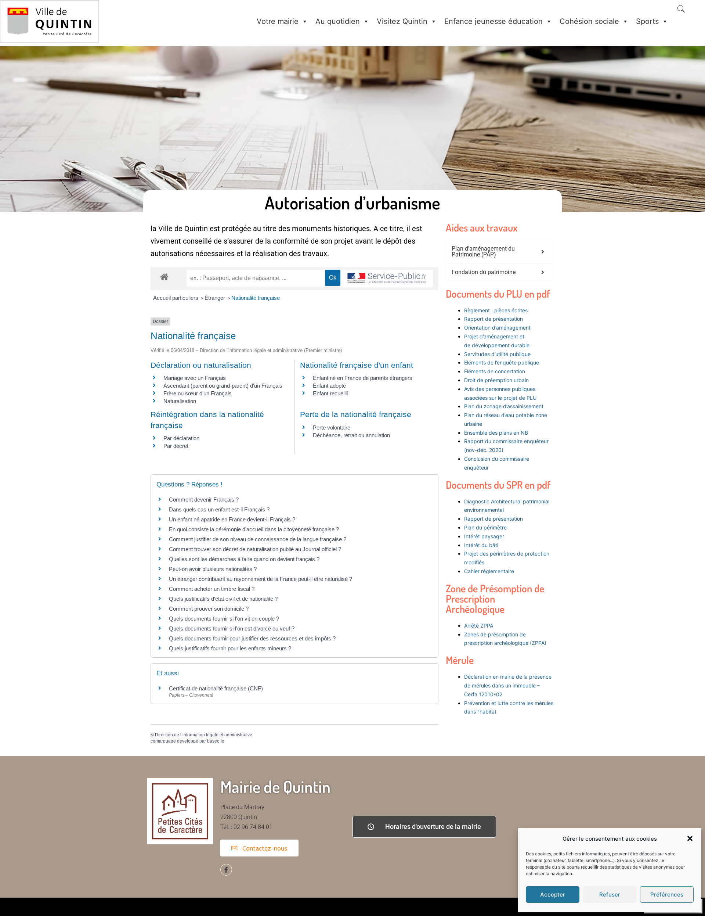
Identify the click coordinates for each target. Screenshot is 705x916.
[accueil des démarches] (164, 276)
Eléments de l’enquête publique (501, 362)
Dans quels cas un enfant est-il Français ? (219, 509)
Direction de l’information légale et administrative (203, 734)
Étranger (216, 298)
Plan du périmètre (485, 527)
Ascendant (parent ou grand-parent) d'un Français (222, 385)
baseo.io (215, 741)
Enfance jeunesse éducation (493, 21)
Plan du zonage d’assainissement (503, 406)
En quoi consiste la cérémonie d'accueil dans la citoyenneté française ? (254, 529)
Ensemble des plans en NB (496, 433)
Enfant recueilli (330, 393)
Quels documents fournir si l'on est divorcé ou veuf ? (231, 628)
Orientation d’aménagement (497, 327)
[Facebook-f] (226, 870)
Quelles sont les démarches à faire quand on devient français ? (244, 559)
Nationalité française (255, 298)
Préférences (666, 894)
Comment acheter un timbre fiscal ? (211, 589)
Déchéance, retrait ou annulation (351, 435)
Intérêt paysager (484, 536)
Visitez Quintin (402, 21)
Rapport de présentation (493, 319)
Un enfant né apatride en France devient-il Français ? (232, 519)
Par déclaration (181, 438)
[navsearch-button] (681, 9)
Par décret (175, 446)
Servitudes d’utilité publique (497, 354)
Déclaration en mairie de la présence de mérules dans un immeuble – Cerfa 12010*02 (508, 685)
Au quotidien (337, 21)
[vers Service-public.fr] (387, 279)
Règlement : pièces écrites (496, 310)
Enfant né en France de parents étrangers (362, 378)
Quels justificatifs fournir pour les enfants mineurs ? (230, 648)
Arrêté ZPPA (478, 625)
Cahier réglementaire (490, 571)
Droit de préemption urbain (496, 380)
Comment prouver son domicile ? (209, 609)
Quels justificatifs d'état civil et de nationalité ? (223, 599)
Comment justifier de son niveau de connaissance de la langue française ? (257, 539)
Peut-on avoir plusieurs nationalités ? (213, 569)
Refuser (609, 894)
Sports (647, 21)
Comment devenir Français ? (204, 499)
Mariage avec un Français (194, 378)
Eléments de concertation (494, 371)
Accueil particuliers (176, 298)
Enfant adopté (329, 385)
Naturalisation (179, 401)
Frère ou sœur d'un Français (197, 393)
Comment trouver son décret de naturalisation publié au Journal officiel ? (255, 549)
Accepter (552, 894)
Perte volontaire (331, 427)
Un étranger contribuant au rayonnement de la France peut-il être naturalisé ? (260, 579)
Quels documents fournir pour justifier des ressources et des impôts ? (252, 638)
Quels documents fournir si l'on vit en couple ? (224, 618)
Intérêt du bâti (481, 545)
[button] (690, 838)
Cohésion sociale (589, 21)
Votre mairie (278, 21)
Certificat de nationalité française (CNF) (216, 688)
